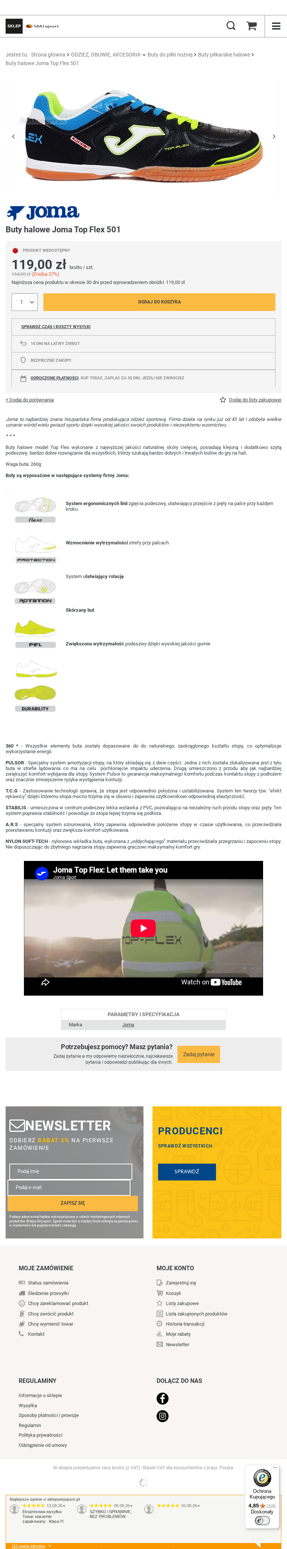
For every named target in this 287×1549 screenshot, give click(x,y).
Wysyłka (28, 1405)
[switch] (262, 1520)
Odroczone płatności (54, 378)
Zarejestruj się (181, 1283)
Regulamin (30, 1425)
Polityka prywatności (40, 1435)
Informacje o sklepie (40, 1395)
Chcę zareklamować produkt (58, 1303)
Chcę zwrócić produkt (51, 1314)
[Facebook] (210, 1399)
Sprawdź (187, 1171)
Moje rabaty (178, 1334)
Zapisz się (73, 1203)
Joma (128, 1024)
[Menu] (275, 1469)
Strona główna (48, 55)
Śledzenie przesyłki (48, 1293)
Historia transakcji (185, 1324)
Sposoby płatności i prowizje (49, 1415)
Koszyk (173, 1293)
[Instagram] (210, 1417)
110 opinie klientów (28, 1546)
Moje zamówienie (46, 1268)
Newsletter (68, 1126)
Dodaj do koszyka (159, 302)
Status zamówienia (48, 1283)
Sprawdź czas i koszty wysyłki (55, 326)
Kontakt (36, 1334)
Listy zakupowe (182, 1303)
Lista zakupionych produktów (197, 1314)
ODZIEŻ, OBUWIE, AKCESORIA (106, 55)
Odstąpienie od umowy (43, 1445)
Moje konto (175, 1268)
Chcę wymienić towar (50, 1324)
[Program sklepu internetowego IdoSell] (143, 1482)
